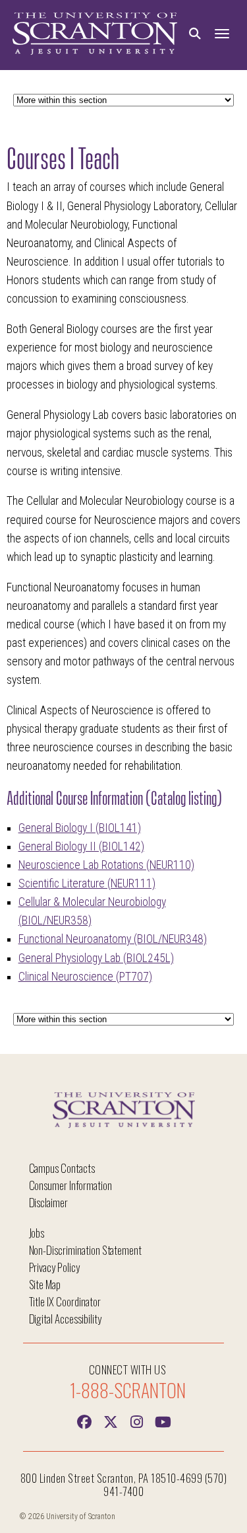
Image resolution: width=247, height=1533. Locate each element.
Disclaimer (49, 1202)
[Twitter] (110, 1420)
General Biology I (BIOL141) (79, 828)
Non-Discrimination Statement (85, 1250)
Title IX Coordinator (65, 1301)
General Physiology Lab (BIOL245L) (96, 958)
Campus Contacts (62, 1168)
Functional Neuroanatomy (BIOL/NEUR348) (112, 939)
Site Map (45, 1284)
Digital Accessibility (65, 1318)
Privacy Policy (54, 1267)
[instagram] (137, 1420)
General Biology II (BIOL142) (81, 846)
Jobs (37, 1232)
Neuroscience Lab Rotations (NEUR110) (106, 865)
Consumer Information (70, 1185)
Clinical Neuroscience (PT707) (85, 976)
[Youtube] (163, 1420)
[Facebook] (84, 1420)
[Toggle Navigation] (221, 34)
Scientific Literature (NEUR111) (86, 883)
